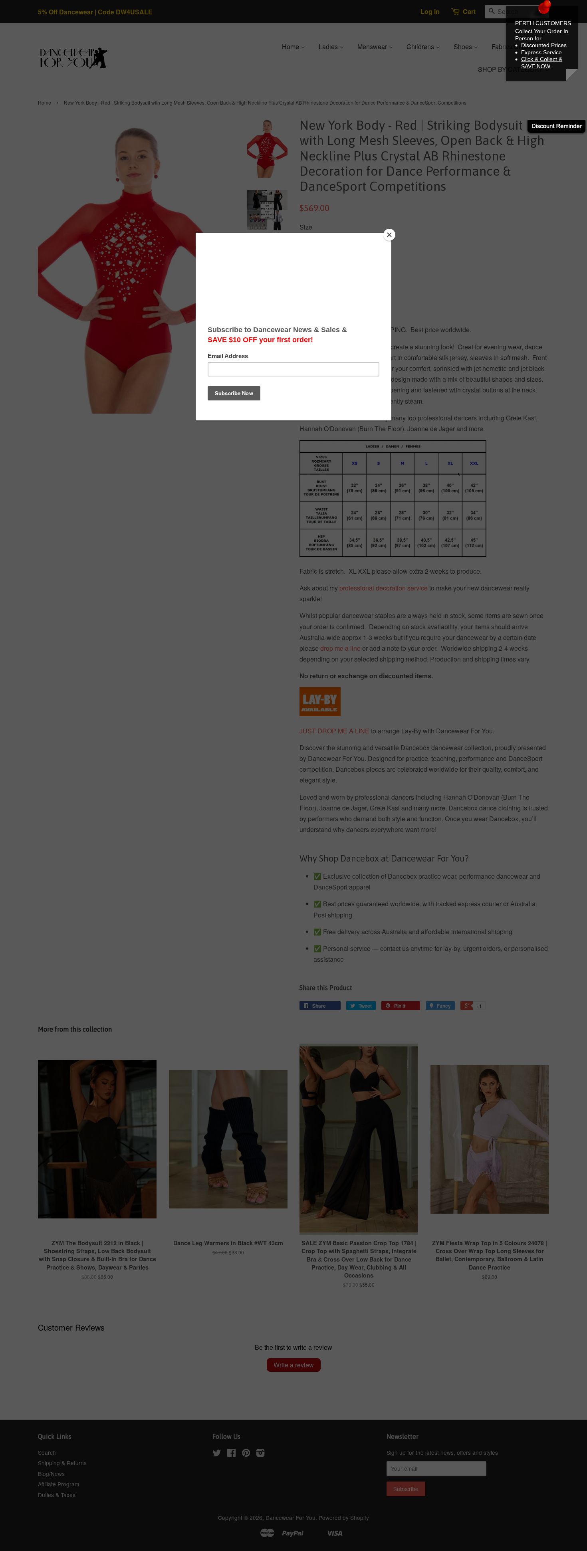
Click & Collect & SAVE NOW (541, 62)
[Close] (389, 235)
